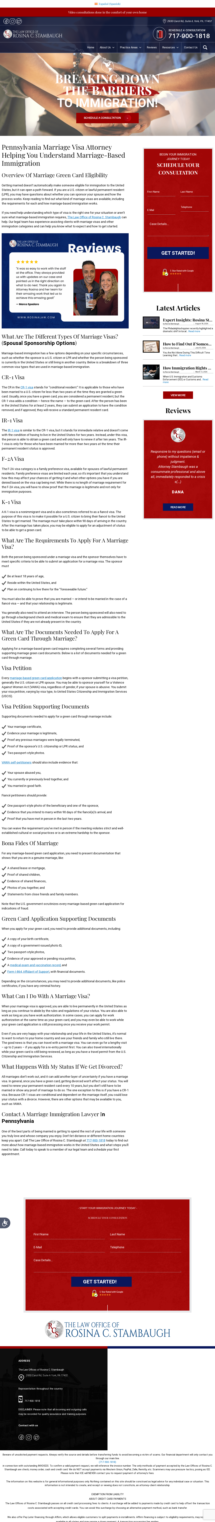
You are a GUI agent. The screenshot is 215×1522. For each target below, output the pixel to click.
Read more (194, 331)
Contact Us (191, 47)
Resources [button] (168, 47)
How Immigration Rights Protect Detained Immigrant (188, 368)
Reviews (152, 47)
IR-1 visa (13, 430)
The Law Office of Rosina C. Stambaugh (94, 217)
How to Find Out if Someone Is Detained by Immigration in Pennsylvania (188, 344)
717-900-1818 (189, 35)
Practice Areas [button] (129, 47)
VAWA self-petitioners (17, 762)
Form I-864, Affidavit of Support (28, 971)
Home (90, 47)
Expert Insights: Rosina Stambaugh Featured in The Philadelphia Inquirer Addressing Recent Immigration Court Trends (188, 320)
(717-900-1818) (107, 1462)
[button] (112, 47)
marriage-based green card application (36, 678)
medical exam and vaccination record (35, 965)
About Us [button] (105, 47)
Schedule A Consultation (102, 118)
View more (178, 395)
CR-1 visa (26, 387)
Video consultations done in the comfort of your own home (107, 12)
